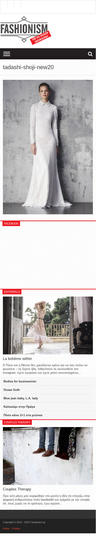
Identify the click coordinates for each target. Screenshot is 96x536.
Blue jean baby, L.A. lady (21, 398)
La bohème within (17, 359)
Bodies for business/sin (20, 381)
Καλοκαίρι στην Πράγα (19, 406)
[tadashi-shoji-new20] (48, 213)
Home (6, 528)
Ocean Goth (12, 389)
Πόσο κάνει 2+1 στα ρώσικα (23, 415)
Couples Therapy (17, 489)
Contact (16, 528)
